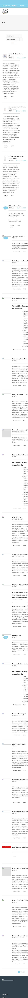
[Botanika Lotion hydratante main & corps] (6, 588)
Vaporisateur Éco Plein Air (20, 554)
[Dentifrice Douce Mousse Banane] (6, 458)
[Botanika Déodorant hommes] (6, 939)
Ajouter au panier (16, 251)
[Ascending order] (20, 36)
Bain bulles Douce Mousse (20, 779)
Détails (12, 96)
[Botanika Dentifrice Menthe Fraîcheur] (6, 667)
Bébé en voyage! (17, 517)
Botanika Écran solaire (18, 744)
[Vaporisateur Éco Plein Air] (6, 558)
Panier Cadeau (16, 635)
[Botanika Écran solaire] (6, 747)
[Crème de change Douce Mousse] (5, 56)
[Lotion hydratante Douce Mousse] (6, 264)
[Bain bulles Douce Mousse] (6, 783)
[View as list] (15, 43)
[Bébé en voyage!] (6, 519)
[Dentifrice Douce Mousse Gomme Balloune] (6, 301)
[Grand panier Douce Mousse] (6, 871)
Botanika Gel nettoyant (19, 714)
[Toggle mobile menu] (25, 11)
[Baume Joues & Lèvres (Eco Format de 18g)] (6, 433)
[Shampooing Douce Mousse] (6, 362)
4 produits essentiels (18, 236)
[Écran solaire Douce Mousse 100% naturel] (5, 108)
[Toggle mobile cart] (22, 11)
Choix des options (6, 97)
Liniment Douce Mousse (16, 206)
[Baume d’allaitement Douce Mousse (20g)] (6, 815)
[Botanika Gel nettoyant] (6, 717)
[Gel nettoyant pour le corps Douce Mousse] (5, 158)
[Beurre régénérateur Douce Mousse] (6, 397)
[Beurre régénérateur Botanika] (6, 903)
